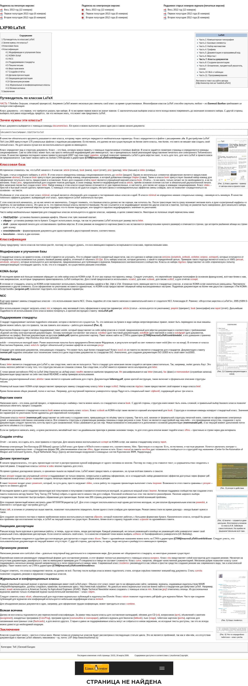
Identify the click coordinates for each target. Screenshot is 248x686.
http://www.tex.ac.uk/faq (56, 372)
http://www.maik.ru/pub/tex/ (93, 586)
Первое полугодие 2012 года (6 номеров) (189, 14)
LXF (70, 637)
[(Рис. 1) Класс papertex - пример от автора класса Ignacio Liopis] (232, 160)
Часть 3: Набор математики (212, 46)
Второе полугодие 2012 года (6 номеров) (25, 17)
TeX (15, 647)
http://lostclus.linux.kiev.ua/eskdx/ (42, 338)
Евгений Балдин (26, 647)
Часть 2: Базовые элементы (212, 43)
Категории (6, 647)
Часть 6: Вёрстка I (207, 56)
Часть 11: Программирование (213, 75)
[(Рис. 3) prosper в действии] (232, 474)
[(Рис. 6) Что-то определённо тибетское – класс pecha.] (232, 630)
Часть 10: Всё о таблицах (211, 72)
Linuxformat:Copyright (179, 655)
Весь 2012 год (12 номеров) (182, 10)
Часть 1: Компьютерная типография (216, 40)
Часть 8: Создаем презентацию (214, 62)
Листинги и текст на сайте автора (212, 81)
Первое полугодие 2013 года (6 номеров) (25, 14)
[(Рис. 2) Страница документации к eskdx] (232, 346)
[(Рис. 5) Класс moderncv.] (232, 594)
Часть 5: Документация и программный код (219, 53)
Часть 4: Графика (207, 49)
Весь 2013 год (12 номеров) (18, 10)
